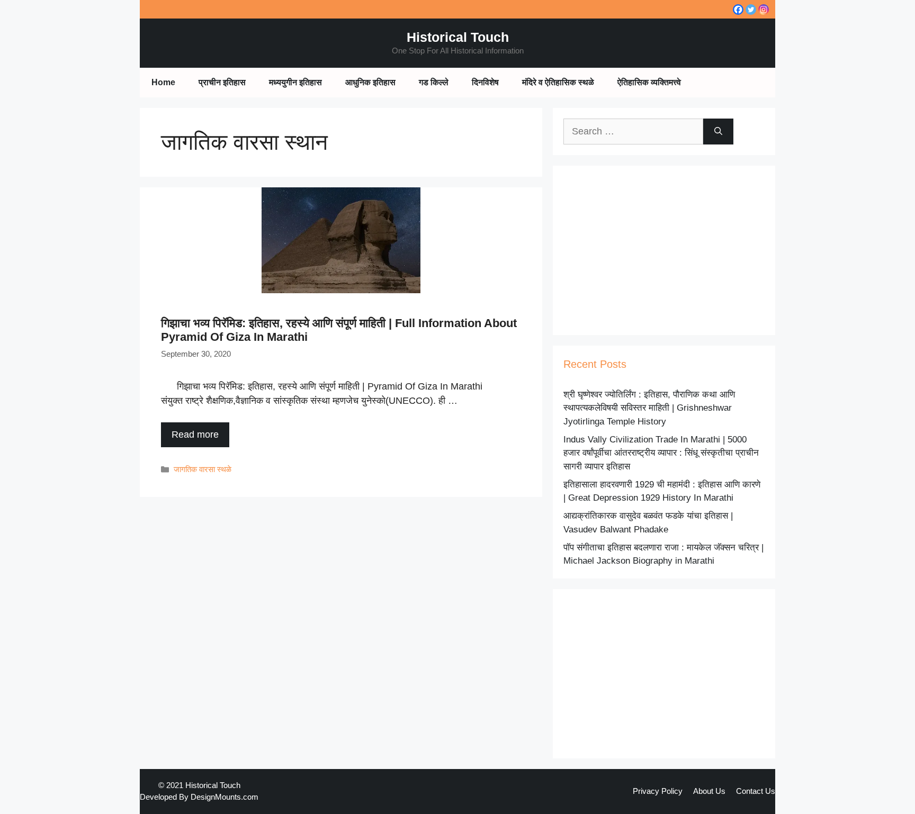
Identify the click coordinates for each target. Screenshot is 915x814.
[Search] (718, 131)
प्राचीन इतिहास (222, 82)
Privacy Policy (658, 790)
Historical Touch (458, 37)
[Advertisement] (664, 250)
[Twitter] (751, 9)
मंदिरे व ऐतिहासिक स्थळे (558, 82)
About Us (709, 790)
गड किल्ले (433, 82)
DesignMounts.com (224, 796)
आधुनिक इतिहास (370, 82)
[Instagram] (763, 9)
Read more (195, 434)
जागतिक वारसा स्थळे (202, 469)
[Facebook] (738, 9)
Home (163, 82)
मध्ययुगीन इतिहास (295, 82)
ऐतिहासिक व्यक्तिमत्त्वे (649, 82)
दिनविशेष (485, 82)
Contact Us (755, 790)
